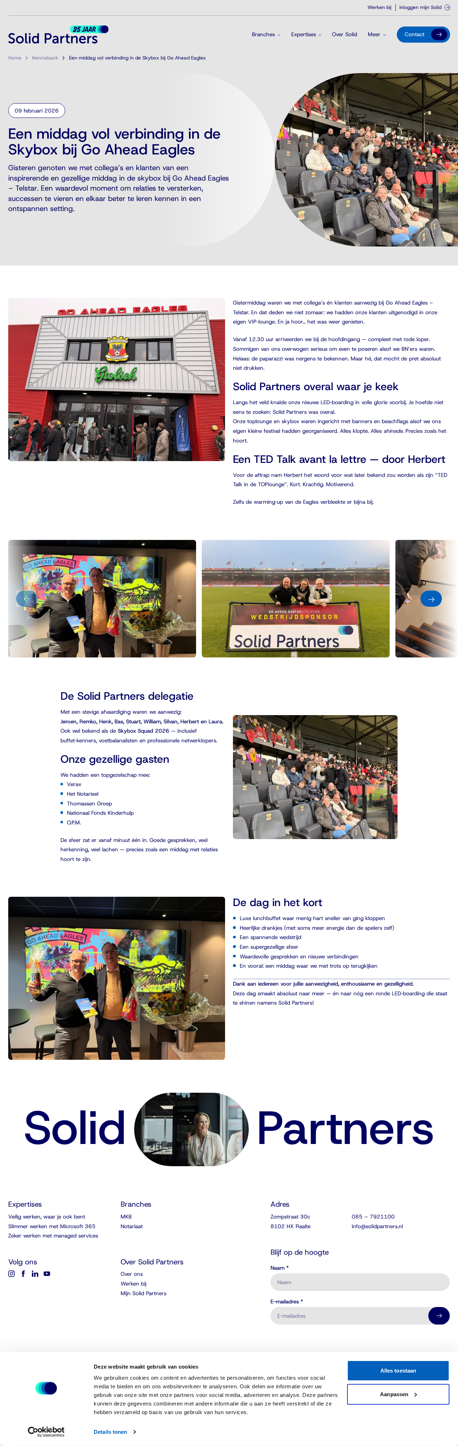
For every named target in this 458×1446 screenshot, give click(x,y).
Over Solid (344, 34)
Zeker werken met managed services (53, 1235)
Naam (280, 1268)
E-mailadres (287, 1301)
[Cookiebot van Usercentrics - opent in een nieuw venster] (46, 1432)
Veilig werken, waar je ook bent (46, 1216)
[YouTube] (47, 1273)
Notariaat (132, 1226)
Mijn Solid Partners (143, 1293)
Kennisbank (45, 57)
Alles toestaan (398, 1371)
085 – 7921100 (373, 1216)
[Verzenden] (439, 1316)
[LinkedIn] (35, 1273)
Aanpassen (394, 1394)
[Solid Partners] (58, 34)
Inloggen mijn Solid (420, 7)
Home (14, 57)
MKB (126, 1216)
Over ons (132, 1274)
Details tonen (110, 1432)
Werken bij (379, 7)
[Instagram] (11, 1273)
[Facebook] (23, 1273)
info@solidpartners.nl (377, 1226)
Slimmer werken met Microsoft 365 (52, 1226)
